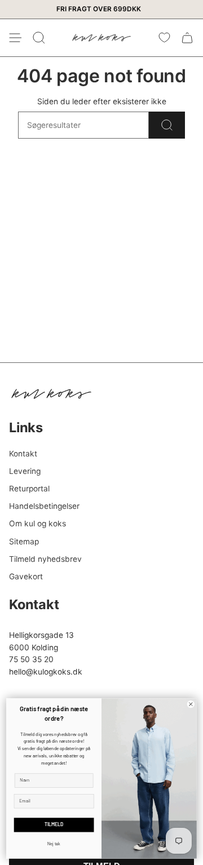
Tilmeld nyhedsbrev (45, 559)
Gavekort (26, 576)
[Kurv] (187, 38)
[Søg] (167, 125)
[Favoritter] (164, 38)
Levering (25, 471)
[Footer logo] (51, 393)
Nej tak (53, 843)
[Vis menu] (14, 38)
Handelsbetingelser (44, 506)
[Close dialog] (191, 704)
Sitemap (24, 541)
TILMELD (54, 825)
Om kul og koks (37, 523)
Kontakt (23, 453)
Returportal (29, 488)
